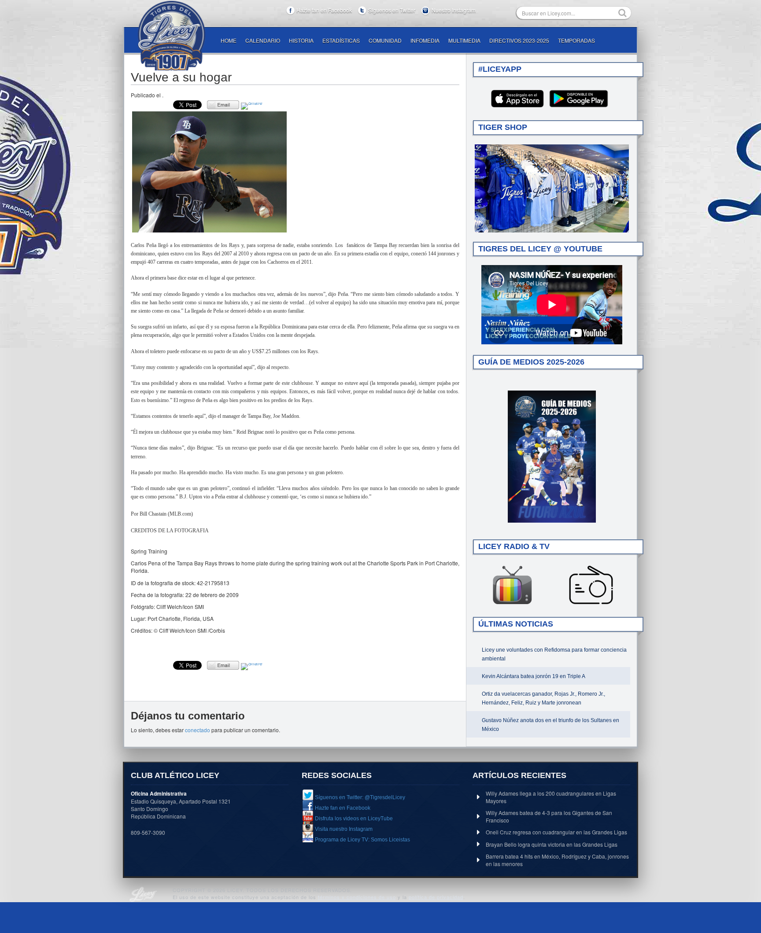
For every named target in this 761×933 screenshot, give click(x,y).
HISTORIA (301, 40)
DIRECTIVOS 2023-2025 (519, 40)
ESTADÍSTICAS (341, 40)
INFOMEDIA (425, 40)
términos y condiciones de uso (357, 896)
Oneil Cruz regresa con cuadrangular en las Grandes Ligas (556, 832)
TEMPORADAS (576, 40)
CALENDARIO (262, 40)
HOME (228, 40)
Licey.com (171, 35)
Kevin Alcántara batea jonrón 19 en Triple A (533, 676)
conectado (197, 730)
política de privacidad (436, 896)
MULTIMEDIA (464, 40)
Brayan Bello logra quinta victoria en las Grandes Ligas (551, 844)
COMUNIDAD (385, 40)
